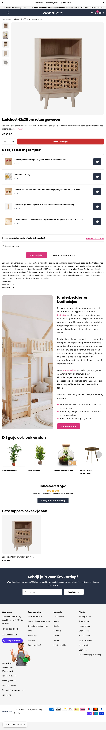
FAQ (30, 631)
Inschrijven (73, 592)
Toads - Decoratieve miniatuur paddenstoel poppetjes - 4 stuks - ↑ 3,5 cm (47, 189)
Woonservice (34, 612)
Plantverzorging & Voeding (90, 655)
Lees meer (17, 129)
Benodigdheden (9, 680)
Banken (57, 621)
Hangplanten (84, 626)
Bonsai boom (84, 635)
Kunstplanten (84, 645)
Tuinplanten (84, 621)
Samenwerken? (34, 645)
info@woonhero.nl (9, 634)
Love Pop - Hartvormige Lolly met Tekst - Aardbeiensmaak (40, 159)
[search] (8, 13)
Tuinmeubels (59, 616)
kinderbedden (69, 370)
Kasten (56, 635)
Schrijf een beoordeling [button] (53, 500)
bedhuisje (61, 315)
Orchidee (83, 650)
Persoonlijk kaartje (22, 174)
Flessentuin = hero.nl (13, 690)
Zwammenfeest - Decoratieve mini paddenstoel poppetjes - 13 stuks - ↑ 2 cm (48, 219)
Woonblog (32, 635)
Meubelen (58, 612)
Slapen (56, 640)
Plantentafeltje (60, 645)
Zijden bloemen (85, 640)
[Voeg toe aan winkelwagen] (97, 161)
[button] (3, 3)
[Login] (92, 13)
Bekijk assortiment (3, 13)
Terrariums (6, 695)
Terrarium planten (9, 685)
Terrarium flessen (9, 676)
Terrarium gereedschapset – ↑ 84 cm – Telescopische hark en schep (44, 204)
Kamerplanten (85, 616)
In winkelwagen (60, 141)
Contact (31, 640)
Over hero (35, 616)
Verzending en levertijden (39, 621)
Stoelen (57, 626)
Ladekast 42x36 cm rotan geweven (18, 557)
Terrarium (7, 663)
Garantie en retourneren (38, 626)
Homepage (6, 19)
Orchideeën (84, 631)
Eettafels (57, 631)
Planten (82, 612)
